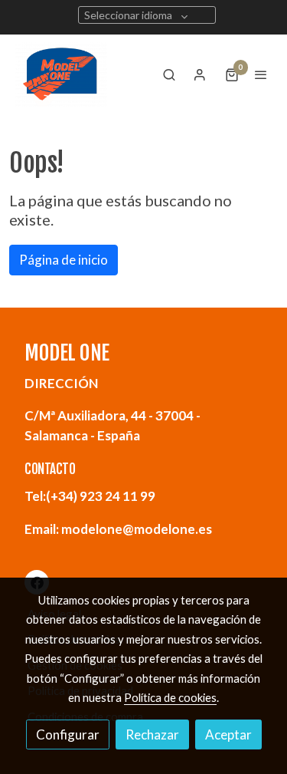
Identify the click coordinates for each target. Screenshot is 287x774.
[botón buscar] (169, 74)
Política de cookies (170, 697)
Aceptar (228, 734)
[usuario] (200, 74)
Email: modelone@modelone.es (118, 529)
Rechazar (152, 734)
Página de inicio (63, 260)
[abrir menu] (261, 74)
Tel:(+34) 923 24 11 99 (89, 496)
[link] (61, 74)
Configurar (67, 734)
